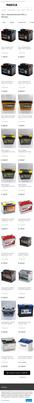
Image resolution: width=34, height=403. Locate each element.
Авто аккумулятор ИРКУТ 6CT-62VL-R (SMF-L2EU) (24, 47)
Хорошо (29, 400)
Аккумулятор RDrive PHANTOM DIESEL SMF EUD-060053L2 (7, 288)
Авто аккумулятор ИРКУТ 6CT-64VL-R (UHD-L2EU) (24, 82)
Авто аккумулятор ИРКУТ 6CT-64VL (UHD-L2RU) (7, 82)
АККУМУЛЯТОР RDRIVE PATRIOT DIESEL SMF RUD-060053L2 (24, 254)
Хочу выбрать (5, 400)
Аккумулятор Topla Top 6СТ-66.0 (24, 323)
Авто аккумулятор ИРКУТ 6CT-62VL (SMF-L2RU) (7, 47)
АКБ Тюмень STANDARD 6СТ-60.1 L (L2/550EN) (25, 151)
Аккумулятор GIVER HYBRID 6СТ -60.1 (7, 219)
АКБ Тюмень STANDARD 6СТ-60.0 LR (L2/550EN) (8, 151)
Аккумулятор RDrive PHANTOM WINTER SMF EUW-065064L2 (24, 288)
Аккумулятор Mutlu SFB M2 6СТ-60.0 (24, 219)
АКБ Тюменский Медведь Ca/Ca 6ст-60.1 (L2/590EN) (8, 116)
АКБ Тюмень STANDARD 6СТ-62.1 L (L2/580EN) (25, 185)
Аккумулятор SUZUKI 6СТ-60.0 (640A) (8, 323)
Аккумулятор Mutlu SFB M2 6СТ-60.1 (7, 254)
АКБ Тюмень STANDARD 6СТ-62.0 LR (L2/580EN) (8, 185)
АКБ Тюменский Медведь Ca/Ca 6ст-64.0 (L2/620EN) (25, 116)
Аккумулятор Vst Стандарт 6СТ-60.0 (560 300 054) (7, 357)
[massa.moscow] (12, 5)
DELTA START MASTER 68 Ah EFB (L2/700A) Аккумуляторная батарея (25, 357)
